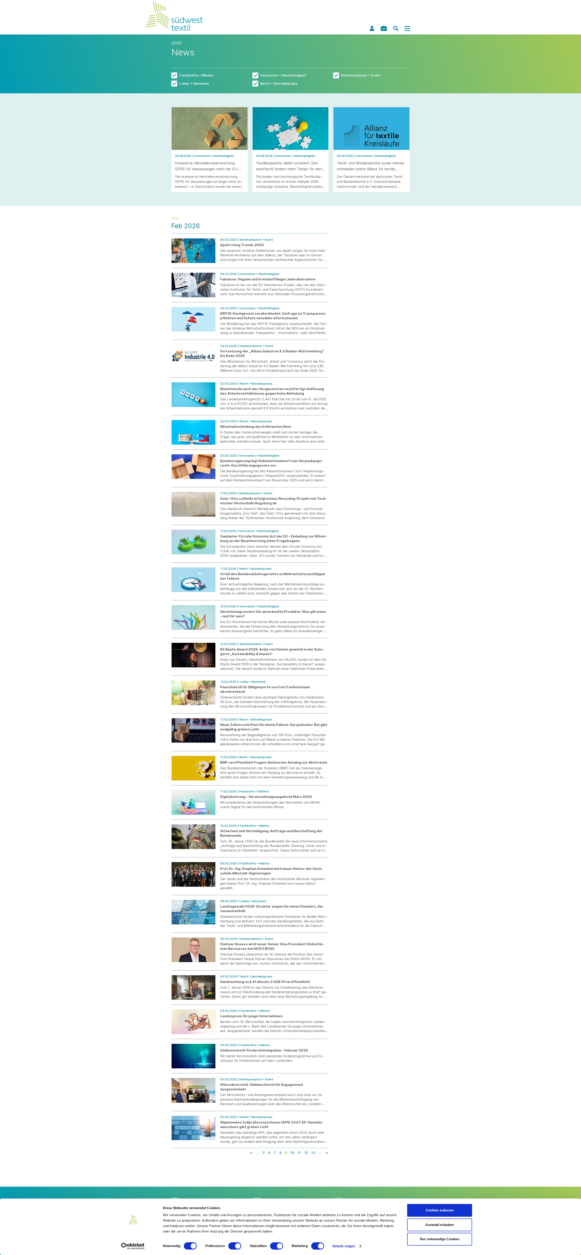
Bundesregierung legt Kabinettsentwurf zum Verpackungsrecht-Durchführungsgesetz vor (271, 463)
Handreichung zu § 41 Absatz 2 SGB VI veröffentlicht (265, 982)
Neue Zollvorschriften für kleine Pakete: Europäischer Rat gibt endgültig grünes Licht (273, 727)
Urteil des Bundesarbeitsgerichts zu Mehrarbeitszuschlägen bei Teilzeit (272, 576)
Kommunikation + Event (360, 75)
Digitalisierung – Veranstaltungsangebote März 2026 (266, 797)
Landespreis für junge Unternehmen (251, 1016)
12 (306, 1153)
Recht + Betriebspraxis (279, 83)
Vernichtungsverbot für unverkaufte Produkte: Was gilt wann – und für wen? (273, 613)
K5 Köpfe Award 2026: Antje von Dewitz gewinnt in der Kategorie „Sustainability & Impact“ (272, 651)
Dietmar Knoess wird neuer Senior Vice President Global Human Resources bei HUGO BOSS (272, 946)
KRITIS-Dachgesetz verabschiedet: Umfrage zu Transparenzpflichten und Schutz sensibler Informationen (273, 315)
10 (292, 1153)
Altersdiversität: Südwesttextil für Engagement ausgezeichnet (261, 1086)
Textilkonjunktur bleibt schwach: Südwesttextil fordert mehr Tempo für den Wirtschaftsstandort (289, 169)
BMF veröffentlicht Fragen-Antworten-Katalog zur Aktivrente (273, 762)
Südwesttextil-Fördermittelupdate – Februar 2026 (264, 1050)
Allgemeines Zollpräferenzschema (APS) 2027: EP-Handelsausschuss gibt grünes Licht (271, 1124)
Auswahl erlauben (439, 1225)
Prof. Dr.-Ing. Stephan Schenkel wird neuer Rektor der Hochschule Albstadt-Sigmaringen (271, 870)
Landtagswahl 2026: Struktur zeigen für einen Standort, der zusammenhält (271, 908)
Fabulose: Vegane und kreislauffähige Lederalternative (267, 279)
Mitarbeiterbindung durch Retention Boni (255, 426)
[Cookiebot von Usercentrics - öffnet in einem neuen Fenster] (133, 1246)
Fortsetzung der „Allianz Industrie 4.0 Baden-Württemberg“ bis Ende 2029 (272, 353)
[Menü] (407, 28)
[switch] (234, 1246)
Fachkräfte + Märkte (196, 75)
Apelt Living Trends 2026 (242, 245)
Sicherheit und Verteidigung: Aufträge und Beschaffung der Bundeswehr (271, 833)
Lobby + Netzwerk (194, 83)
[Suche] (395, 28)
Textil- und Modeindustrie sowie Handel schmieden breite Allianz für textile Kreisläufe (370, 169)
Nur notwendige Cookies (439, 1239)
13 (313, 1153)
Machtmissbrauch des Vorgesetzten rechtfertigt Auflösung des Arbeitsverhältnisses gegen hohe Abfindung (272, 391)
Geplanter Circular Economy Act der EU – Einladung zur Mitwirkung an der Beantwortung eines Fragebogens (273, 538)
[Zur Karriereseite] (384, 28)
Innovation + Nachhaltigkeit (283, 75)
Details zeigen (343, 1246)
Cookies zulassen (440, 1210)
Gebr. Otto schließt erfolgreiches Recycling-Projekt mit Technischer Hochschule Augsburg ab (273, 500)
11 (299, 1153)
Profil (371, 28)
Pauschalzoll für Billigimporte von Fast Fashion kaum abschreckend (265, 689)
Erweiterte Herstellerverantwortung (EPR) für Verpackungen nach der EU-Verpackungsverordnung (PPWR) (207, 169)
